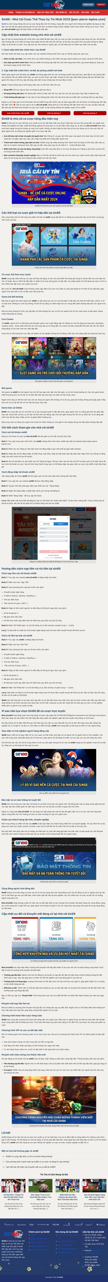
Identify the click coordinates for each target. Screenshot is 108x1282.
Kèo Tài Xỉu (74, 12)
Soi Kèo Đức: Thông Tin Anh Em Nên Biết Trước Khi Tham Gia (13, 1197)
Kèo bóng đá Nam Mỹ (66, 1241)
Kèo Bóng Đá (61, 12)
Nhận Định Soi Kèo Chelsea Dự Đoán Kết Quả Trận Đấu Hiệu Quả (67, 1197)
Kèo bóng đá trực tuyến (67, 1249)
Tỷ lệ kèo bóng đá (65, 1252)
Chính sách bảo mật (39, 1239)
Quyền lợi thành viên (39, 1250)
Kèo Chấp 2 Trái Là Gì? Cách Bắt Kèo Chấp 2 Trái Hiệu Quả (40, 1197)
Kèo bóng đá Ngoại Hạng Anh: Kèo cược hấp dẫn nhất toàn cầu (94, 1197)
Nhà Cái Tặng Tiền (45, 12)
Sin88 (10, 12)
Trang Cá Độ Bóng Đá (25, 12)
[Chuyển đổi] (4, 1156)
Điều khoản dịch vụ (38, 1242)
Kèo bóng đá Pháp (65, 1245)
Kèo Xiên (85, 12)
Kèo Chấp (95, 12)
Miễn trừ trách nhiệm (39, 1246)
